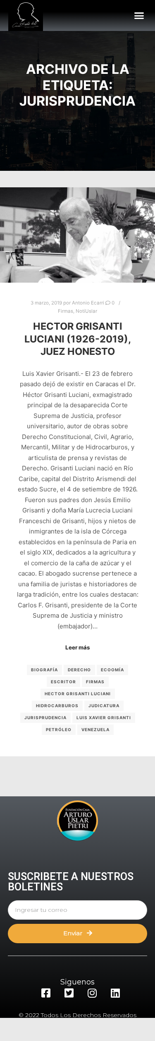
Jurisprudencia (45, 717)
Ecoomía (112, 669)
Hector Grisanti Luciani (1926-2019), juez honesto (77, 338)
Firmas (65, 311)
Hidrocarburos (57, 705)
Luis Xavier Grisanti (103, 717)
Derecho (79, 669)
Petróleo (59, 729)
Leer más (77, 647)
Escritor (63, 681)
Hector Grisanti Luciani (78, 693)
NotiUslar (86, 311)
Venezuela (95, 729)
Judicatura (103, 705)
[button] (139, 16)
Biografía (44, 669)
